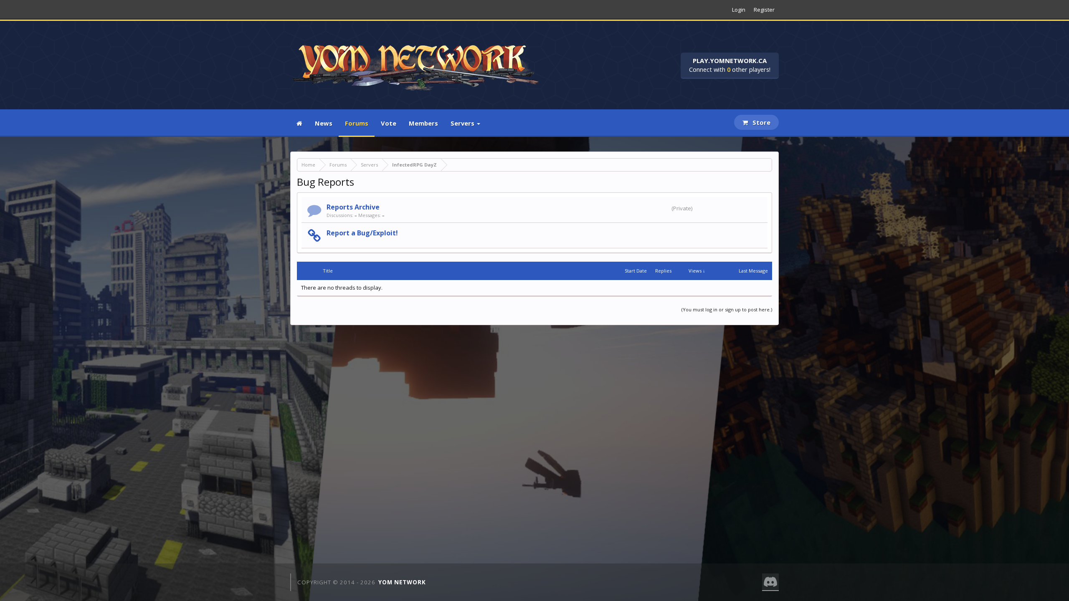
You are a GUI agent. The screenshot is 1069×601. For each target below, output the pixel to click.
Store (760, 122)
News (323, 123)
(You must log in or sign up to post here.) (726, 309)
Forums (356, 123)
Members (423, 123)
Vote (388, 123)
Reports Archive (353, 207)
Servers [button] (463, 123)
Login (738, 9)
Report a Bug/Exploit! (362, 232)
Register (764, 9)
